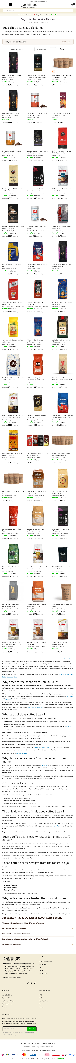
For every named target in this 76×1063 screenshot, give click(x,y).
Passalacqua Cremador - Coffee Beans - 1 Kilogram (12, 454)
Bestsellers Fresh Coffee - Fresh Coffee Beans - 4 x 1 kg (62, 76)
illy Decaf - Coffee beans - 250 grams (36, 227)
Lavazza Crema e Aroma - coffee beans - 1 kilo (37, 492)
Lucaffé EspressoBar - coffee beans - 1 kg (11, 530)
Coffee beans (43, 964)
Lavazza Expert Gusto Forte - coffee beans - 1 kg (61, 530)
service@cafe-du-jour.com (13, 977)
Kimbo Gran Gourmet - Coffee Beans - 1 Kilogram (61, 643)
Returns (41, 1004)
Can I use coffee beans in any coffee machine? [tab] (16, 934)
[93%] (30, 157)
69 (62, 460)
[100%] (5, 81)
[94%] (30, 81)
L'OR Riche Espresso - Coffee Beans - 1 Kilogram (11, 76)
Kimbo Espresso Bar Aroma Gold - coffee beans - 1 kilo (37, 568)
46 (12, 195)
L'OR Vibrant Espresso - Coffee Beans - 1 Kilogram (61, 265)
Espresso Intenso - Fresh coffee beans (62, 606)
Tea (40, 967)
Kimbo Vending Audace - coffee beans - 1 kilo (61, 227)
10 (37, 422)
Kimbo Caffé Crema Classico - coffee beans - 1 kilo (36, 643)
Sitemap (4, 1007)
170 (63, 82)
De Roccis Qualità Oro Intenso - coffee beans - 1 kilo (37, 417)
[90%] (5, 233)
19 (12, 535)
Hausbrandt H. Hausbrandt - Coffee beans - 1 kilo (11, 606)
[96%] (30, 233)
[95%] (55, 157)
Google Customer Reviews (43, 15)
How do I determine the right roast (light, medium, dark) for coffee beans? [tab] (25, 939)
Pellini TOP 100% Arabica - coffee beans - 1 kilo (62, 568)
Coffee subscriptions (8, 1001)
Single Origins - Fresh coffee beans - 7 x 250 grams (61, 454)
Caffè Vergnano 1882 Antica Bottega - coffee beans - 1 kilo (36, 76)
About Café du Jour (7, 995)
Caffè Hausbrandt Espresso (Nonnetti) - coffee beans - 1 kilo (62, 379)
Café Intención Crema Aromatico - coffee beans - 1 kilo (13, 341)
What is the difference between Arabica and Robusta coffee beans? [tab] (23, 923)
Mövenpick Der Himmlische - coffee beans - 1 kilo (36, 341)
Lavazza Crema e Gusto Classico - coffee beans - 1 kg (37, 265)
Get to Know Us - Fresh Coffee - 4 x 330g (13, 492)
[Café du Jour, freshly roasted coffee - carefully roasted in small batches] (38, 5)
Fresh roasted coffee (45, 961)
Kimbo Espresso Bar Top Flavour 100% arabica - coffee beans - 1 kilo (12, 417)
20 (62, 611)
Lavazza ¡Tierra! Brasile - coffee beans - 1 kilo (12, 568)
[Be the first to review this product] (5, 119)
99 (62, 498)
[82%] (30, 346)
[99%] (5, 270)
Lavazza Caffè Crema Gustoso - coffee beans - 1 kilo (37, 606)
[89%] (5, 648)
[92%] (30, 422)
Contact (41, 1007)
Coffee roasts (43, 973)
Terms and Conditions (46, 1047)
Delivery (41, 998)
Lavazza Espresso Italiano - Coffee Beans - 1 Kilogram (13, 227)
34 (12, 346)
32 (62, 157)
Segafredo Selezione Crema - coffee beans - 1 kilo (36, 303)
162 (38, 309)
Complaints (26, 1047)
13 (37, 233)
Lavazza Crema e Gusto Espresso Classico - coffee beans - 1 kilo (62, 417)
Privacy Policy (31, 1032)
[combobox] (38, 10)
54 (62, 309)
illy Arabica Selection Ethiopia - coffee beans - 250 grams (12, 152)
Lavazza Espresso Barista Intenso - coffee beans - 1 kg (37, 152)
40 (37, 498)
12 (12, 271)
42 (37, 157)
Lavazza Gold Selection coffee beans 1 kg (11, 265)
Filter (62, 49)
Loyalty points (6, 998)
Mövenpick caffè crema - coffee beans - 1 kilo (62, 303)
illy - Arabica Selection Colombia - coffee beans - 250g (37, 114)
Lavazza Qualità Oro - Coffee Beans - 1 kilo (61, 492)
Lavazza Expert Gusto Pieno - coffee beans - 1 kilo (36, 190)
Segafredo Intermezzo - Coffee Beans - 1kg (12, 303)
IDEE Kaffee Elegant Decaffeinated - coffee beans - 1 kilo (37, 379)
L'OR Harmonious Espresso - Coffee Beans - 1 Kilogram (11, 114)
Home (30, 22)
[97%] (55, 233)
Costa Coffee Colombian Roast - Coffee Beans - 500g (62, 114)
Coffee (36, 22)
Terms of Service (8, 1035)
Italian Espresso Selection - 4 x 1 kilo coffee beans (37, 454)
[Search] (5, 10)
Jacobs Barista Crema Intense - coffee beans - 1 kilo (61, 341)
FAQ (40, 995)
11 (12, 233)
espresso (68, 726)
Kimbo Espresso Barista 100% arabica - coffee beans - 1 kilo (11, 643)
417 (13, 309)
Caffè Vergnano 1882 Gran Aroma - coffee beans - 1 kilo (13, 190)
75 (12, 498)
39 (62, 535)
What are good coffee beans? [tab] (11, 944)
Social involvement (7, 1004)
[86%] (30, 648)
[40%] (55, 346)
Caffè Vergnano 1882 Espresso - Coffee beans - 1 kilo (62, 152)
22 (37, 82)
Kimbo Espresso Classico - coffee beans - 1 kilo (62, 190)
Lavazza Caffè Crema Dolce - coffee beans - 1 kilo (36, 530)
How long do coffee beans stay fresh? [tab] (14, 928)
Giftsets (41, 970)
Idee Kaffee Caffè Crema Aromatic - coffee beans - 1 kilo (13, 379)
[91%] (5, 535)
